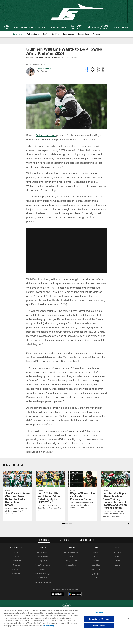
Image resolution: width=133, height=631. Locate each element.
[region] (66, 619)
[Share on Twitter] (93, 71)
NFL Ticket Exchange (42, 573)
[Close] (129, 618)
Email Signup (16, 569)
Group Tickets (43, 561)
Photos (117, 561)
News (117, 548)
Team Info (96, 548)
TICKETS (42, 548)
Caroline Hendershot (44, 68)
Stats (96, 578)
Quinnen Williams (46, 135)
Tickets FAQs (42, 578)
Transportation (71, 565)
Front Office (96, 565)
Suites (42, 569)
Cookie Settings (99, 612)
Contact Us (16, 573)
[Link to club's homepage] (7, 27)
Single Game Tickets (42, 565)
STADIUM (71, 548)
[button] (66, 250)
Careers (16, 556)
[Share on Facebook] (87, 71)
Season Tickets (42, 556)
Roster (95, 552)
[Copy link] (103, 69)
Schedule (95, 556)
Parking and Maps (71, 561)
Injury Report (95, 573)
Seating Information (71, 552)
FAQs (16, 552)
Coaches (96, 561)
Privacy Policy (48, 625)
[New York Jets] (66, 606)
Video (117, 556)
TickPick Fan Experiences (42, 582)
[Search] (89, 27)
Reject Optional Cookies (99, 619)
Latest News (117, 552)
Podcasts (117, 565)
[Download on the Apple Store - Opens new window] (57, 594)
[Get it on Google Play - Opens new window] (75, 595)
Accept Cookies (99, 625)
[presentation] (129, 524)
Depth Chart (95, 569)
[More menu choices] (85, 27)
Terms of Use (16, 561)
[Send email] (98, 71)
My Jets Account (42, 552)
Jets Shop (16, 565)
